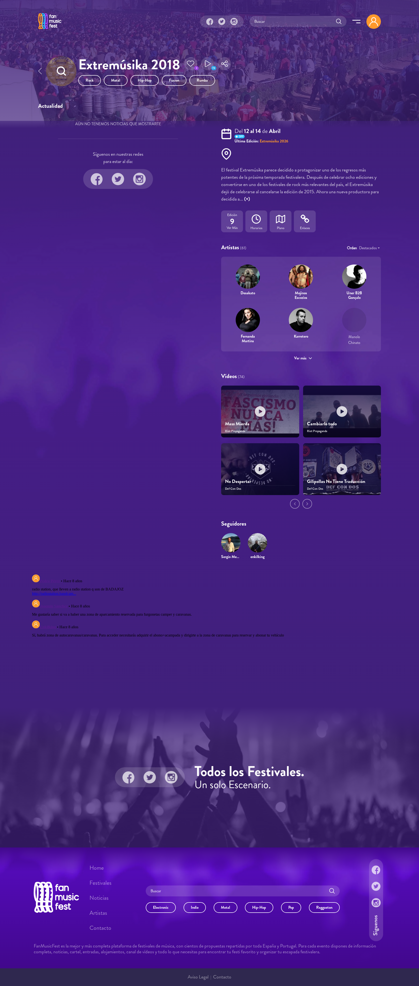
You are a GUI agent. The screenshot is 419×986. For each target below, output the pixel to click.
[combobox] (369, 248)
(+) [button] (247, 198)
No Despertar (238, 481)
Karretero (301, 336)
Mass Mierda (237, 423)
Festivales (100, 883)
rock (90, 80)
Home (96, 868)
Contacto (100, 928)
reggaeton (324, 907)
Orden (352, 248)
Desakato (248, 293)
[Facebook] (209, 21)
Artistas (98, 913)
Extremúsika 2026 (274, 141)
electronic (161, 907)
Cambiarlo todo (322, 423)
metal (115, 80)
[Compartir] (224, 65)
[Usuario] (373, 21)
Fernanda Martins (248, 339)
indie (195, 907)
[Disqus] (209, 633)
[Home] (49, 30)
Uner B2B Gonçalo (354, 295)
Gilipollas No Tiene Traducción (336, 481)
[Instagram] (234, 21)
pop (291, 907)
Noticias (99, 898)
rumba (202, 80)
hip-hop (145, 80)
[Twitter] (222, 21)
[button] (190, 65)
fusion (174, 80)
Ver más (300, 358)
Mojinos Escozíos (301, 295)
